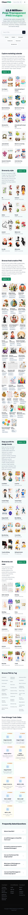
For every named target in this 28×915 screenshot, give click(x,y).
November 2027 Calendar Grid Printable (11, 371)
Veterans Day (13, 703)
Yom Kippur (4, 89)
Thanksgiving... (23, 401)
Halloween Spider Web (4, 694)
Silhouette (17, 249)
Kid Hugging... (22, 295)
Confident (4, 483)
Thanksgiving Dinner (22, 706)
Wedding (4, 612)
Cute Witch (21, 680)
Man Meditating (12, 346)
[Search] (20, 2)
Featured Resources (4, 895)
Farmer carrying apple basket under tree (5, 342)
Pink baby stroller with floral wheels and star (5, 414)
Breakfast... (22, 403)
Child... (20, 313)
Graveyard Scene (13, 359)
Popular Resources (4, 891)
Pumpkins (21, 374)
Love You (17, 483)
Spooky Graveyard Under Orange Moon (20, 341)
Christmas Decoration (21, 710)
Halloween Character (12, 678)
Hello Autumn (21, 358)
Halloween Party (13, 693)
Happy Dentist (11, 416)
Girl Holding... (12, 329)
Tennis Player (18, 500)
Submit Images (12, 892)
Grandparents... (12, 295)
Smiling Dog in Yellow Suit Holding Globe (23, 326)
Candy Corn (10, 40)
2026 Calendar (5, 594)
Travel (16, 663)
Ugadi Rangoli (3, 402)
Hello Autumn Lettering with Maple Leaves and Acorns (21, 357)
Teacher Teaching (4, 701)
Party (16, 612)
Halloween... (4, 373)
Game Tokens (5, 432)
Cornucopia (4, 683)
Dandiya (3, 686)
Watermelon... (20, 417)
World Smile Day (6, 107)
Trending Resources (4, 888)
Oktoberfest (14, 44)
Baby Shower (12, 388)
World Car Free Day (19, 107)
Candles (19, 389)
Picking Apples (22, 311)
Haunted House (5, 697)
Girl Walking (13, 313)
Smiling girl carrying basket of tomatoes (13, 309)
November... (10, 373)
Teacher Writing (6, 552)
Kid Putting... (4, 311)
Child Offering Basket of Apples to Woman (22, 309)
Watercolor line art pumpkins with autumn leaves (21, 372)
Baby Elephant (12, 389)
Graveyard (20, 37)
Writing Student (19, 552)
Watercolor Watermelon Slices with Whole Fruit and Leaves (21, 414)
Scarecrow (18, 40)
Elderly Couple (12, 297)
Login (11, 887)
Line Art (4, 232)
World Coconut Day (19, 143)
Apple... (12, 311)
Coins (3, 430)
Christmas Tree (13, 706)
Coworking (17, 535)
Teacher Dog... (22, 328)
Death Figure (5, 329)
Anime (3, 215)
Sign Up (12, 889)
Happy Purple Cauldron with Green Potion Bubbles (5, 357)
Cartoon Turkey (13, 690)
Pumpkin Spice (5, 680)
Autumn (6, 37)
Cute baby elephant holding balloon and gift (12, 386)
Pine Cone (12, 684)
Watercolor (17, 232)
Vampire (13, 37)
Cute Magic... (5, 358)
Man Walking (18, 518)
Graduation (4, 629)
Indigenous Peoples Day (21, 687)
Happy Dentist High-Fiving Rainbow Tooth (12, 413)
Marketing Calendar (4, 898)
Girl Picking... (4, 313)
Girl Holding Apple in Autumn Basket (14, 325)
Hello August (20, 415)
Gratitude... (12, 343)
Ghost (15, 403)
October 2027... (4, 296)
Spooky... (19, 343)
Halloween (4, 677)
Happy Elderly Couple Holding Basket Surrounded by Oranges (13, 295)
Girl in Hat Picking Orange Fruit (5, 309)
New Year (4, 663)
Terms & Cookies (21, 892)
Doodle (3, 249)
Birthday (17, 594)
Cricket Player (5, 500)
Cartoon (17, 197)
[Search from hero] (23, 32)
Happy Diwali (5, 518)
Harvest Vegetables (21, 698)
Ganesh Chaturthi (6, 161)
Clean (6, 2)
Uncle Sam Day (18, 161)
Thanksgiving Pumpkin (4, 690)
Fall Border (12, 696)
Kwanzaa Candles (21, 388)
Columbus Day (13, 687)
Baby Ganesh (22, 702)
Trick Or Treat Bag (22, 694)
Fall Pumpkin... (21, 373)
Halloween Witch (22, 677)
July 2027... (9, 402)
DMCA (20, 889)
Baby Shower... (13, 431)
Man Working (5, 535)
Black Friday (21, 690)
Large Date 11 (4, 390)
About (20, 887)
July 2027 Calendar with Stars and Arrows (9, 400)
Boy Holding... (22, 297)
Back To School (19, 629)
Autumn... (21, 359)
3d (2, 197)
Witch (11, 681)
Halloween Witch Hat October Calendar (4, 295)
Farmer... (4, 345)
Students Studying (12, 700)
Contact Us (22, 895)
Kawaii (16, 215)
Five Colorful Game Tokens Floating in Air (6, 428)
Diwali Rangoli (5, 705)
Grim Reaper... (5, 327)
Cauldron (4, 359)
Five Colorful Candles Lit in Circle (20, 386)
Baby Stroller (5, 417)
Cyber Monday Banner (5, 709)
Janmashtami (5, 143)
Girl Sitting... (12, 327)
